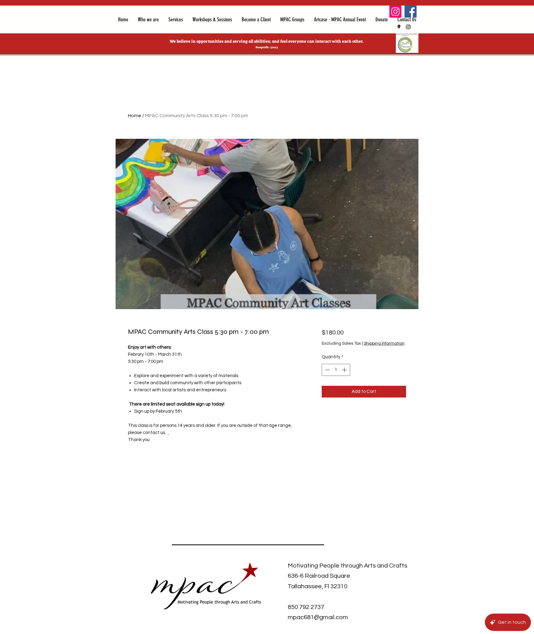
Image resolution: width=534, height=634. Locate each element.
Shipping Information (384, 343)
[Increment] (345, 370)
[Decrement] (327, 370)
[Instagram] (395, 12)
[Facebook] (411, 12)
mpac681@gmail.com (318, 617)
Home (134, 115)
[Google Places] (399, 27)
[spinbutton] (336, 370)
